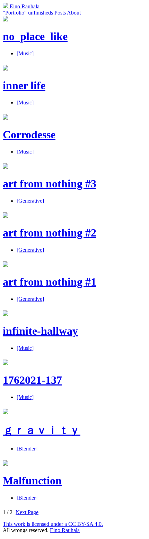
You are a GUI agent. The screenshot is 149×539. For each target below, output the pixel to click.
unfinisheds (40, 13)
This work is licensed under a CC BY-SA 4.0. (53, 524)
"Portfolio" (15, 13)
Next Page (27, 512)
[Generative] (30, 201)
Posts (60, 13)
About (74, 13)
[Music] (25, 53)
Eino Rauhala (24, 6)
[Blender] (27, 449)
